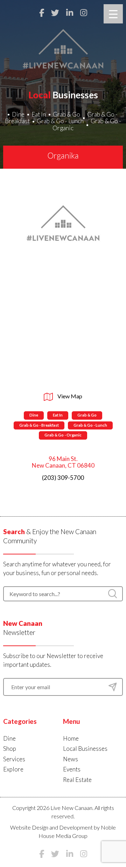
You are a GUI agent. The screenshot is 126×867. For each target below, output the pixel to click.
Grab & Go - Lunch (60, 121)
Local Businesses (85, 748)
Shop (9, 748)
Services (14, 759)
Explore (13, 769)
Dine (18, 114)
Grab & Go (66, 114)
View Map (69, 396)
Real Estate (77, 779)
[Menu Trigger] (113, 13)
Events (71, 769)
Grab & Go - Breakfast (39, 425)
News (70, 759)
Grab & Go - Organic (86, 124)
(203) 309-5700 (63, 477)
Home (71, 738)
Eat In (38, 114)
